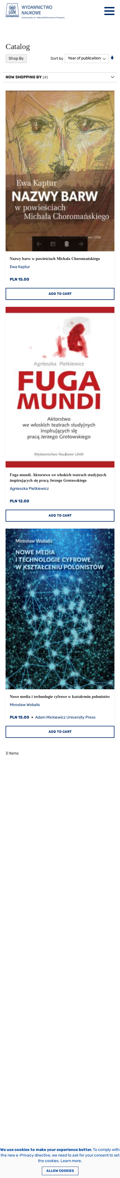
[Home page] (35, 11)
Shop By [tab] (16, 58)
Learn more (71, 1160)
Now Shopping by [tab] (24, 77)
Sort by (57, 58)
